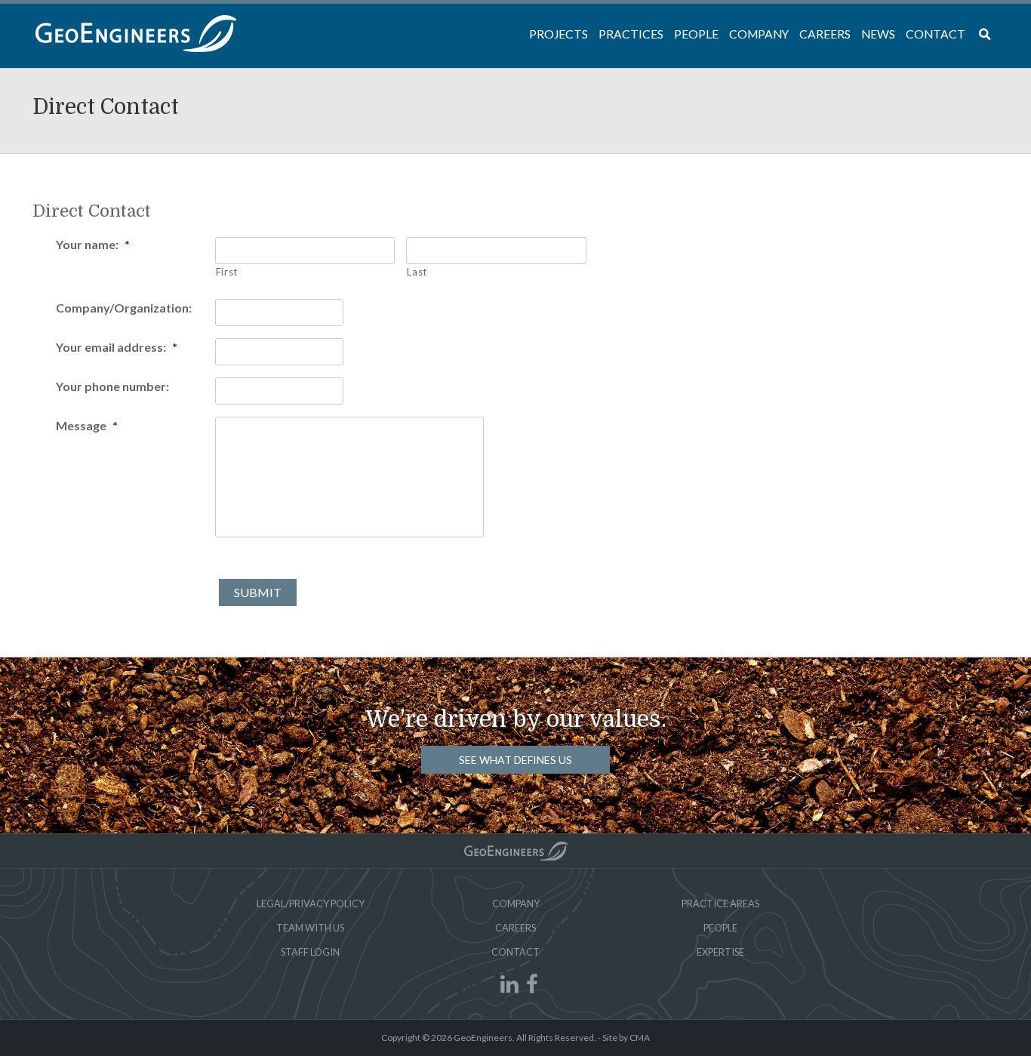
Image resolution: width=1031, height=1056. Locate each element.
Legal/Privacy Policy (311, 903)
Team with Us (310, 928)
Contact (515, 952)
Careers (515, 928)
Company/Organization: (124, 307)
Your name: (93, 244)
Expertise (720, 952)
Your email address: (116, 347)
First (227, 272)
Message (87, 425)
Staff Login (310, 952)
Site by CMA (626, 1037)
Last (417, 272)
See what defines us (515, 759)
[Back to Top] (516, 851)
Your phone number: (112, 386)
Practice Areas (720, 903)
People (720, 928)
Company (516, 903)
